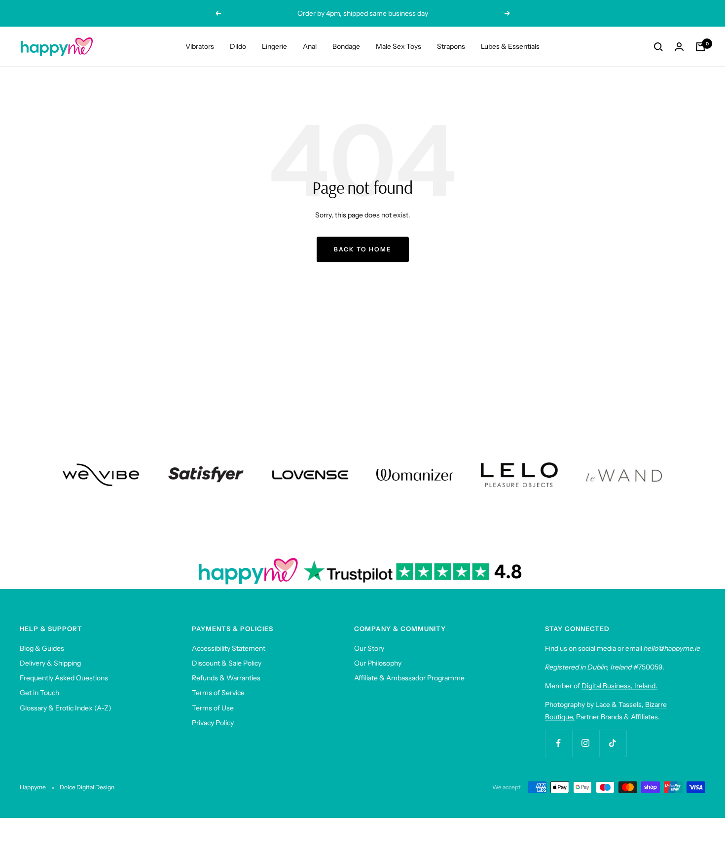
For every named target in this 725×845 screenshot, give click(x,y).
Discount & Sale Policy (226, 663)
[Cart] (700, 46)
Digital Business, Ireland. (619, 685)
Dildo (238, 46)
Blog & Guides (42, 648)
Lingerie (274, 46)
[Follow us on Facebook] (558, 743)
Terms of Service (218, 692)
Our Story (369, 648)
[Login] (679, 46)
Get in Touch (39, 692)
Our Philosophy (377, 663)
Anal (310, 46)
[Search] (658, 46)
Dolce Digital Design (87, 787)
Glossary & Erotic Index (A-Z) (65, 708)
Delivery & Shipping (50, 663)
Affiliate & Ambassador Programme (409, 677)
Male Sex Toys (398, 46)
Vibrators (199, 46)
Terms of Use (213, 708)
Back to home (363, 249)
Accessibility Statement (228, 648)
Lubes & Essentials (510, 46)
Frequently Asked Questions (64, 677)
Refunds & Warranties (226, 677)
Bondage (346, 46)
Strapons (451, 46)
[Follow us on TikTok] (612, 743)
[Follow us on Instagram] (585, 743)
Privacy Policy (213, 722)
